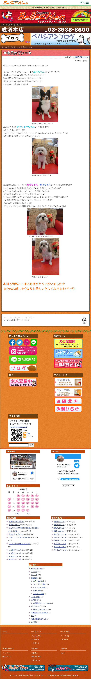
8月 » (28, 513)
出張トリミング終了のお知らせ (20, 537)
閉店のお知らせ (14, 525)
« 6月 (17, 513)
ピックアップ (35, 606)
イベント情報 (35, 597)
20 (9, 507)
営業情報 (34, 578)
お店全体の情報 (38, 581)
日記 (32, 616)
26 (37, 507)
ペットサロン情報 (39, 587)
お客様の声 (35, 600)
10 (28, 499)
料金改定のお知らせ (16, 534)
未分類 (33, 622)
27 (9, 510)
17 (28, 503)
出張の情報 (37, 590)
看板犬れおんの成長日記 (39, 612)
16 (23, 503)
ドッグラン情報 (38, 594)
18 (32, 503)
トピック (34, 572)
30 (23, 510)
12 (37, 499)
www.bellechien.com (18, 427)
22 (18, 507)
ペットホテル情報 (39, 584)
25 (32, 507)
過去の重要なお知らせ (39, 619)
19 (37, 503)
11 (32, 499)
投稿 (28, 433)
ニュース (34, 575)
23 (23, 507)
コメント (29, 436)
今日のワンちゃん (81, 57)
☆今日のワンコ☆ (15, 550)
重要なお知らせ (36, 568)
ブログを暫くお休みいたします (20, 544)
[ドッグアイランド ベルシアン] (16, 2)
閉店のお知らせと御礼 (16, 522)
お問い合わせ (81, 19)
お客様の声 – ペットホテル (42, 603)
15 (18, 503)
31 (28, 510)
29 (18, 510)
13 (9, 503)
